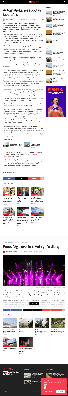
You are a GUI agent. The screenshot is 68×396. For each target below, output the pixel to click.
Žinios (7, 242)
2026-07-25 (5, 204)
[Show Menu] (3, 2)
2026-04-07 (34, 222)
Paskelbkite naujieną (36, 391)
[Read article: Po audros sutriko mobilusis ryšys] (10, 342)
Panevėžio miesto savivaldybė (11, 251)
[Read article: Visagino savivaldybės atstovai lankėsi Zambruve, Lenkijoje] (49, 19)
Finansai (6, 194)
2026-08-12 (12, 148)
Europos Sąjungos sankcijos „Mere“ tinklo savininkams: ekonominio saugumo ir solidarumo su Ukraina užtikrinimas (9, 200)
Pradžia (4, 6)
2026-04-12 (20, 225)
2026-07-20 (20, 203)
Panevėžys (11, 242)
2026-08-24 (56, 55)
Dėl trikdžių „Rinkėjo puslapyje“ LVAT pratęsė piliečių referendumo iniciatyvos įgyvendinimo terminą (8, 220)
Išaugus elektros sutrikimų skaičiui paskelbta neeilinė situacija (58, 25)
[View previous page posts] (22, 230)
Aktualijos (34, 194)
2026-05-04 (5, 225)
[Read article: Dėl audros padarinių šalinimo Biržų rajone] (49, 40)
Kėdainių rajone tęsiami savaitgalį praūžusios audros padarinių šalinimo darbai (57, 331)
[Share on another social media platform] (42, 178)
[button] (45, 386)
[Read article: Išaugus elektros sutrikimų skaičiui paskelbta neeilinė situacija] (49, 26)
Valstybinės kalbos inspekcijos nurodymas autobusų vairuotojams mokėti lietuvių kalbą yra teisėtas (22, 220)
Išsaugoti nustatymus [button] (49, 391)
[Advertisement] (34, 238)
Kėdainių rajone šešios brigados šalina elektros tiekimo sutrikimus (40, 331)
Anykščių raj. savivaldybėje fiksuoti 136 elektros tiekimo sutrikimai (25, 350)
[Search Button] (64, 2)
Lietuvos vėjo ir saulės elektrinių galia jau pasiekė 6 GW (37, 219)
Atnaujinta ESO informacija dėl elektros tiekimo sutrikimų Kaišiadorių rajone (59, 12)
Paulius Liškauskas (9, 19)
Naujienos (8, 6)
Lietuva (34, 214)
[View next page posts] (24, 230)
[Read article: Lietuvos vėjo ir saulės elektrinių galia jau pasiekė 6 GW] (37, 211)
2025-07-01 (17, 19)
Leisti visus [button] (60, 391)
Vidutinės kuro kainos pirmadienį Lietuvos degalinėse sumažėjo (35, 144)
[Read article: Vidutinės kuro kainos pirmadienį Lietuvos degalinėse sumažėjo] (27, 144)
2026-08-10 (34, 147)
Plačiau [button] (45, 384)
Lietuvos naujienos (23, 19)
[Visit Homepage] (34, 2)
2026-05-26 (34, 203)
